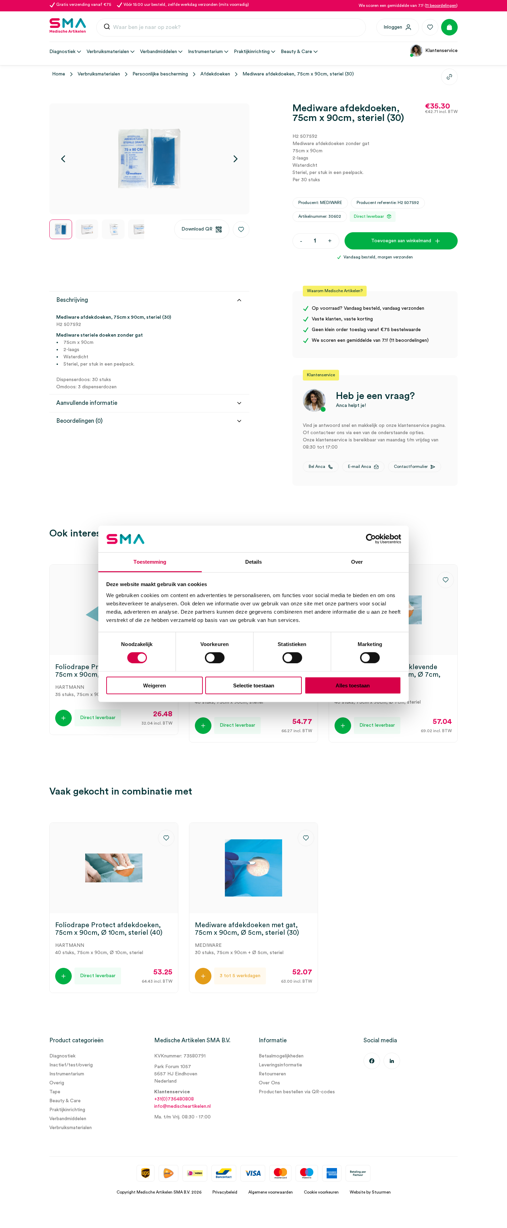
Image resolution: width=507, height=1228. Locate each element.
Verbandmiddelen (67, 1118)
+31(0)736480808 (174, 1099)
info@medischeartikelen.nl (182, 1106)
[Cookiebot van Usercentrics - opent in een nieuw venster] (371, 539)
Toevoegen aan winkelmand (401, 240)
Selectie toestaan (253, 685)
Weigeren (154, 685)
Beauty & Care (65, 1100)
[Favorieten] (430, 27)
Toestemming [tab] (149, 562)
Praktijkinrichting (67, 1109)
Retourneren (272, 1074)
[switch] (215, 657)
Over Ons (269, 1083)
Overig (56, 1083)
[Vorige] (63, 158)
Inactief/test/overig (71, 1065)
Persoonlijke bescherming (160, 74)
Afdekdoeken (215, 74)
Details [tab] (253, 562)
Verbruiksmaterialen (99, 74)
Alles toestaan (353, 685)
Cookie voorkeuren (321, 1192)
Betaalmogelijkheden (281, 1056)
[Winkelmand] (449, 27)
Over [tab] (357, 562)
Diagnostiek (62, 1056)
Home (58, 74)
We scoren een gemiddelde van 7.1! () (408, 5)
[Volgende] (235, 158)
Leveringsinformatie (280, 1065)
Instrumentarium (66, 1074)
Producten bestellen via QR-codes (297, 1091)
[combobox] (231, 27)
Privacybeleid (224, 1192)
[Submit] (106, 27)
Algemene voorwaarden (270, 1192)
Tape (54, 1091)
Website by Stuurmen (370, 1192)
